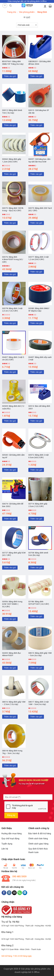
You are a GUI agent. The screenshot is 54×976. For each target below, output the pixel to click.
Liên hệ (4, 849)
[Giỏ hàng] (50, 6)
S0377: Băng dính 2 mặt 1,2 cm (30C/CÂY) (38, 258)
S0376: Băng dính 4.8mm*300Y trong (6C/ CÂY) (12, 259)
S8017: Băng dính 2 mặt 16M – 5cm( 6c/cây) (38, 703)
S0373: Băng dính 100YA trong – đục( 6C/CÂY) (12, 209)
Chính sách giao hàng (38, 844)
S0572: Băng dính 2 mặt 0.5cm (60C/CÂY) (38, 456)
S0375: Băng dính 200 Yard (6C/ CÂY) (40, 209)
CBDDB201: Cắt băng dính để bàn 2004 (39, 62)
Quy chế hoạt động (10, 838)
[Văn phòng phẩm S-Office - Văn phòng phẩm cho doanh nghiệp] (27, 5)
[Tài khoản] (45, 6)
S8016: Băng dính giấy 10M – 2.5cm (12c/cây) (13, 703)
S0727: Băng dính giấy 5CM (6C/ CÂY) (13, 553)
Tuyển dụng (6, 844)
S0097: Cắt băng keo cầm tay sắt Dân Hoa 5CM (39, 160)
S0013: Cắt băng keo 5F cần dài (38, 111)
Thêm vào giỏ (10, 76)
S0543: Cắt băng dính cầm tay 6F (13, 456)
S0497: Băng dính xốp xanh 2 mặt (40, 358)
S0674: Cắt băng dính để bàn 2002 (12, 505)
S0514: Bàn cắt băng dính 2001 (39, 407)
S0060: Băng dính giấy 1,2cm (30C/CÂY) (11, 160)
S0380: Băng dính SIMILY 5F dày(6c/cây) (38, 309)
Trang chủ (11, 12)
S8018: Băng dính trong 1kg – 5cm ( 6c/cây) (12, 751)
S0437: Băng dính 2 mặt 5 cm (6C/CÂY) (13, 358)
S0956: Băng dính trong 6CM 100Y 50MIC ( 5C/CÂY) (12, 604)
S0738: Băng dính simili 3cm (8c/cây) (38, 553)
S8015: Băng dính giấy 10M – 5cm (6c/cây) (40, 654)
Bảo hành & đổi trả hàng (39, 833)
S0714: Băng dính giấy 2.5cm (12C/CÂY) (37, 505)
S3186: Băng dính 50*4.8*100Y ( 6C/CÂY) (38, 602)
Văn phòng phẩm (27, 12)
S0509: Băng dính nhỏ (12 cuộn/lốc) (13, 407)
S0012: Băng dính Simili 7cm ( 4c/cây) (12, 111)
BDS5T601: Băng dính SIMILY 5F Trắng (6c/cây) (12, 62)
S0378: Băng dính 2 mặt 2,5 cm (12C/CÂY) (12, 309)
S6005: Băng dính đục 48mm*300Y (11, 654)
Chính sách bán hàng (38, 838)
